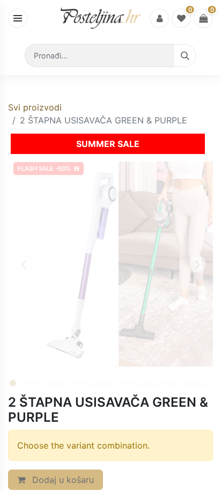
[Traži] (185, 55)
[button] (23, 264)
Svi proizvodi (35, 107)
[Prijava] (159, 18)
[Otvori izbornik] (17, 18)
